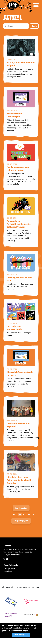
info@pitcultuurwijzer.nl (13, 554)
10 (11, 514)
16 (29, 514)
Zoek (34, 26)
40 (34, 514)
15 (26, 514)
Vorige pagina (21, 508)
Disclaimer (7, 571)
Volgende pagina (21, 521)
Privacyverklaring (10, 569)
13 (20, 514)
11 (14, 514)
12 (16, 514)
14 (23, 514)
